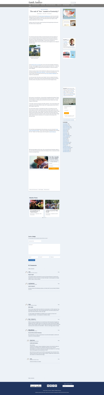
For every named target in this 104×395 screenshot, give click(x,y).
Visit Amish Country (66, 151)
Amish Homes (65, 134)
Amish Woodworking (66, 142)
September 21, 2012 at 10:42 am (32, 272)
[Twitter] (53, 386)
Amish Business (65, 125)
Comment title (31, 241)
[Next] (57, 208)
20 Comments (32, 214)
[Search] (72, 386)
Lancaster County (66, 146)
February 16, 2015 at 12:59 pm (32, 305)
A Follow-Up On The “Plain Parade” (52, 211)
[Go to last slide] (31, 208)
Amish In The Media (66, 135)
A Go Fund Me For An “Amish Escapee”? (35, 211)
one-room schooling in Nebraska (50, 73)
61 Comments (49, 13)
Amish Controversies (44, 9)
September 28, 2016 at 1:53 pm (34, 359)
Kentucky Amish (46, 189)
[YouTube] (48, 386)
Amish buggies (41, 189)
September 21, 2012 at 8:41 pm (32, 284)
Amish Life (64, 138)
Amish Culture (65, 129)
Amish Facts (65, 130)
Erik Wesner (40, 13)
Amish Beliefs (65, 123)
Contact (49, 390)
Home (30, 4)
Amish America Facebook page (44, 16)
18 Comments (48, 214)
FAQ (69, 89)
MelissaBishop (31, 329)
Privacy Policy (45, 390)
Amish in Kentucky (52, 131)
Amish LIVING (65, 139)
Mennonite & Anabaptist (67, 147)
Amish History (65, 133)
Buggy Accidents (65, 143)
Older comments (31, 268)
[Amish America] (35, 2)
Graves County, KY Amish (36, 64)
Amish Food (65, 131)
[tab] (42, 217)
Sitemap (53, 390)
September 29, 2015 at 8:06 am (34, 341)
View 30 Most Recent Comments (68, 119)
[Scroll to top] (102, 392)
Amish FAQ (43, 4)
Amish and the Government (33, 189)
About (30, 6)
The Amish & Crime (66, 148)
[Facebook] (51, 386)
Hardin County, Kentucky (40, 72)
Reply (59, 283)
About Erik (73, 47)
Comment (31, 244)
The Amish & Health (66, 150)
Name (30, 257)
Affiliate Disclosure (58, 390)
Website (52, 257)
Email (41, 257)
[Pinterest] (56, 386)
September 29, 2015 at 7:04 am (32, 330)
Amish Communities (66, 126)
